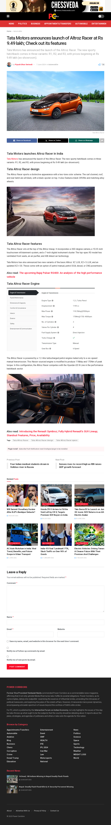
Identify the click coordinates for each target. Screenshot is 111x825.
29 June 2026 (80, 518)
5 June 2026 (12, 558)
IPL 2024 (44, 747)
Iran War (44, 751)
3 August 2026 (13, 515)
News (11, 24)
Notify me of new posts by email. (21, 660)
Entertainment (100, 24)
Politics (22, 24)
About (9, 811)
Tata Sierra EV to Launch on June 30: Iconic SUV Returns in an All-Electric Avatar (89, 512)
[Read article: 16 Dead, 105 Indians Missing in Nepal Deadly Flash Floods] (12, 779)
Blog (9, 740)
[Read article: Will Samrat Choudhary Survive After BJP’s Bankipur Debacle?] (22, 495)
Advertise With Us (23, 811)
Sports (77, 744)
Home (9, 31)
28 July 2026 (46, 518)
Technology (79, 747)
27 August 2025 (81, 558)
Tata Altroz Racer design (42, 440)
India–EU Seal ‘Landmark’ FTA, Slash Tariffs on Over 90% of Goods (55, 551)
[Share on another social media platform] (102, 140)
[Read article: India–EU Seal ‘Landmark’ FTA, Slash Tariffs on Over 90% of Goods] (56, 535)
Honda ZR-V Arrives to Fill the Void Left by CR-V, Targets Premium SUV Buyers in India (54, 512)
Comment (12, 583)
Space (76, 740)
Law (42, 754)
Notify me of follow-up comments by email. (26, 651)
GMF (42, 737)
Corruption (12, 751)
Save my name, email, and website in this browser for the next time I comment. (44, 641)
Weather (77, 751)
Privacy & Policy (40, 811)
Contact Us (54, 811)
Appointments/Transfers (57, 24)
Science (77, 737)
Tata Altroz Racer (20, 440)
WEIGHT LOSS (80, 754)
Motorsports (46, 758)
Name (10, 617)
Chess (9, 747)
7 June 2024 (41, 64)
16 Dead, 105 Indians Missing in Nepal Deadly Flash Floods (43, 776)
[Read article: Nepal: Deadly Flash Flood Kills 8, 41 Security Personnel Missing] (12, 789)
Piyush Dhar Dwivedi (23, 64)
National (44, 761)
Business (35, 24)
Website (61, 629)
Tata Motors (12, 159)
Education (11, 761)
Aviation (10, 737)
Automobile (81, 24)
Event (42, 733)
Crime (9, 754)
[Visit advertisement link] (55, 6)
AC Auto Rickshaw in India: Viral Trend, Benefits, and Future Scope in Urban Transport (21, 551)
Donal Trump (13, 758)
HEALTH (43, 740)
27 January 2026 (48, 558)
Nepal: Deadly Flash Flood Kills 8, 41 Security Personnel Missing (46, 787)
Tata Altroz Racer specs (66, 440)
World (76, 758)
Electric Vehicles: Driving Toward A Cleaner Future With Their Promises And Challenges (89, 551)
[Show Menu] (8, 16)
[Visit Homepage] (54, 16)
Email (10, 629)
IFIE (41, 744)
